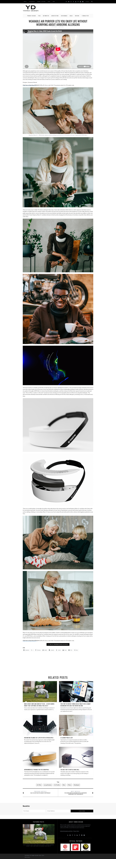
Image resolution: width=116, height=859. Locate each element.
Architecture (55, 15)
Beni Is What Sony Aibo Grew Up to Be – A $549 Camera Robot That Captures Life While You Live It (39, 705)
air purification (47, 785)
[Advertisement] (68, 8)
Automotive (46, 15)
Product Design (31, 15)
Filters (69, 785)
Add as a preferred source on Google (59, 644)
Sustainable (64, 15)
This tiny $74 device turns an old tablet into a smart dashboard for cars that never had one (75, 705)
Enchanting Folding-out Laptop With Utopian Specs (38, 738)
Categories (32, 1)
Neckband (76, 785)
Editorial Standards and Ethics (66, 831)
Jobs (54, 1)
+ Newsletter (85, 15)
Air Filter (39, 785)
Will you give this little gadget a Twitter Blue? (40, 792)
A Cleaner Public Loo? (66, 738)
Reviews (77, 15)
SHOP (49, 1)
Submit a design (41, 1)
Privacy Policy (76, 831)
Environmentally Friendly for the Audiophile (36, 769)
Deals (71, 15)
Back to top (27, 857)
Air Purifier (57, 785)
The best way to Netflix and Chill (69, 769)
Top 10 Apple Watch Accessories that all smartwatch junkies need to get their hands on (75, 793)
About (25, 1)
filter (64, 785)
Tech (39, 15)
